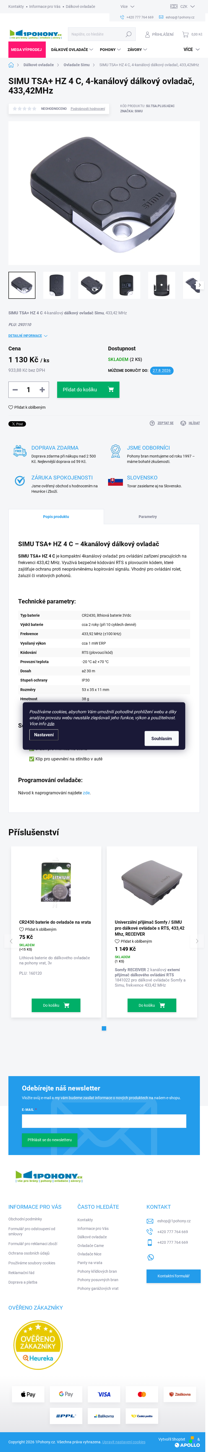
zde (50, 723)
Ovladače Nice (89, 1254)
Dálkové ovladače (80, 6)
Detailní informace (25, 336)
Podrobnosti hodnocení (88, 109)
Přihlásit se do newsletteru (50, 1140)
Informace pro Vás (44, 6)
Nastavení (44, 734)
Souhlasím (161, 738)
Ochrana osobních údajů (29, 1253)
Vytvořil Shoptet (171, 1439)
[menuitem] (27, 49)
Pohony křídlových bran (97, 1271)
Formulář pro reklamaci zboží (32, 1244)
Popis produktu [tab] (56, 516)
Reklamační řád (21, 1273)
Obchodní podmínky (25, 1219)
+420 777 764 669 (172, 1232)
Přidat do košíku (80, 389)
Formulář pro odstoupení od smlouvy (31, 1231)
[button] (104, 1028)
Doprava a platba (22, 1282)
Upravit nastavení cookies (123, 1442)
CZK (183, 6)
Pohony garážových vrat (98, 1288)
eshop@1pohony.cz (174, 1221)
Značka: (131, 111)
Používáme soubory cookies (31, 1263)
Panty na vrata (89, 1263)
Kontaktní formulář (174, 1276)
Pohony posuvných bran (97, 1280)
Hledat (128, 34)
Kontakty (16, 6)
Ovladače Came (90, 1245)
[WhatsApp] (151, 1256)
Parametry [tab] (148, 516)
